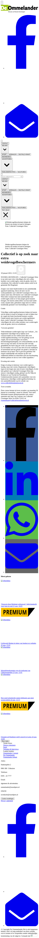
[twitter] (21, 103)
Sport (5, 747)
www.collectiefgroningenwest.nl (12, 383)
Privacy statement (7, 801)
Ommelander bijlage (10, 757)
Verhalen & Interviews (11, 749)
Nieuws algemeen (9, 745)
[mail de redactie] (21, 137)
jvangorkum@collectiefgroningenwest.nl (15, 400)
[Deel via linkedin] (21, 499)
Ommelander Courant (10, 753)
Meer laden (5, 741)
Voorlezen (21, 273)
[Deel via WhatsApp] (21, 538)
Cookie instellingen (8, 798)
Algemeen (28, 273)
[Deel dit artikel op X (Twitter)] (6, 406)
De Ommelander (9, 755)
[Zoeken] (22, 177)
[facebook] (21, 68)
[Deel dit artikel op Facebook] (21, 460)
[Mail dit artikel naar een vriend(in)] (21, 572)
